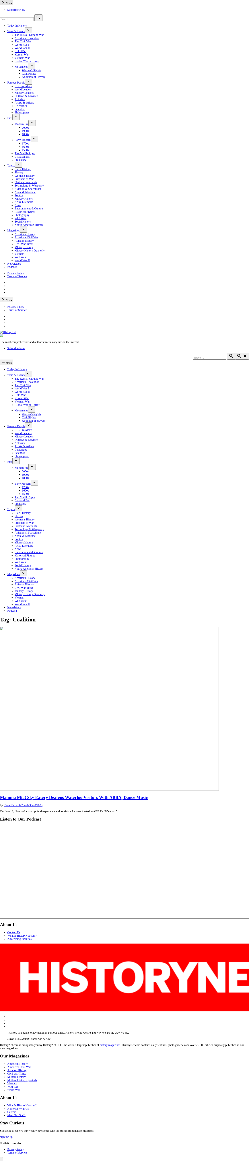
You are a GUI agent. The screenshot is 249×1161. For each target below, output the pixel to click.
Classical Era (22, 156)
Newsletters (14, 263)
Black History (23, 169)
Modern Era (21, 124)
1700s (25, 143)
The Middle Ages (25, 153)
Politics (19, 195)
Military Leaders (24, 92)
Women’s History (25, 175)
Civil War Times (24, 243)
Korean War (22, 54)
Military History (24, 198)
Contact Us (13, 932)
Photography (22, 215)
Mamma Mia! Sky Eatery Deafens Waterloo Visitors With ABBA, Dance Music (74, 797)
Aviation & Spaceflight (28, 188)
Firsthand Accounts (26, 182)
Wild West (20, 218)
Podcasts (12, 266)
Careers (11, 1112)
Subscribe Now (16, 9)
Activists (20, 99)
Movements (21, 66)
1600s (25, 146)
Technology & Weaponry (29, 185)
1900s (25, 130)
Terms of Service (17, 276)
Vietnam (19, 253)
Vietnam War (22, 57)
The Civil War (23, 41)
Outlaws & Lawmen (26, 96)
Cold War (20, 51)
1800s (25, 134)
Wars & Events (16, 31)
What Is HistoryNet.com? (22, 935)
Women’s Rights (31, 70)
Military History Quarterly (30, 250)
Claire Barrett (11, 805)
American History (25, 234)
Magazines (13, 230)
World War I (22, 44)
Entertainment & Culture (29, 208)
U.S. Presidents (23, 86)
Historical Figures (25, 211)
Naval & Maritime (25, 192)
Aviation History (24, 240)
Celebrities (21, 105)
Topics (11, 165)
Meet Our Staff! (16, 1115)
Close (8, 3)
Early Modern (23, 139)
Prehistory (20, 159)
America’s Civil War (26, 237)
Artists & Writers (24, 102)
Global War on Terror (27, 61)
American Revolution (27, 38)
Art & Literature (24, 201)
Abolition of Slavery (33, 76)
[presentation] (28, 30)
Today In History (17, 25)
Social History (23, 221)
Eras (9, 118)
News (18, 205)
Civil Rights (29, 73)
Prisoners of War (24, 179)
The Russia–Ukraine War (29, 34)
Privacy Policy (15, 273)
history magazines (110, 1045)
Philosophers (22, 112)
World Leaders (23, 89)
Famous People (16, 82)
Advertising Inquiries (19, 938)
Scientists (20, 109)
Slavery (19, 172)
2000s (25, 127)
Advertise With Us (18, 1108)
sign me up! (6, 1136)
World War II (22, 47)
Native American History (29, 224)
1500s (25, 150)
